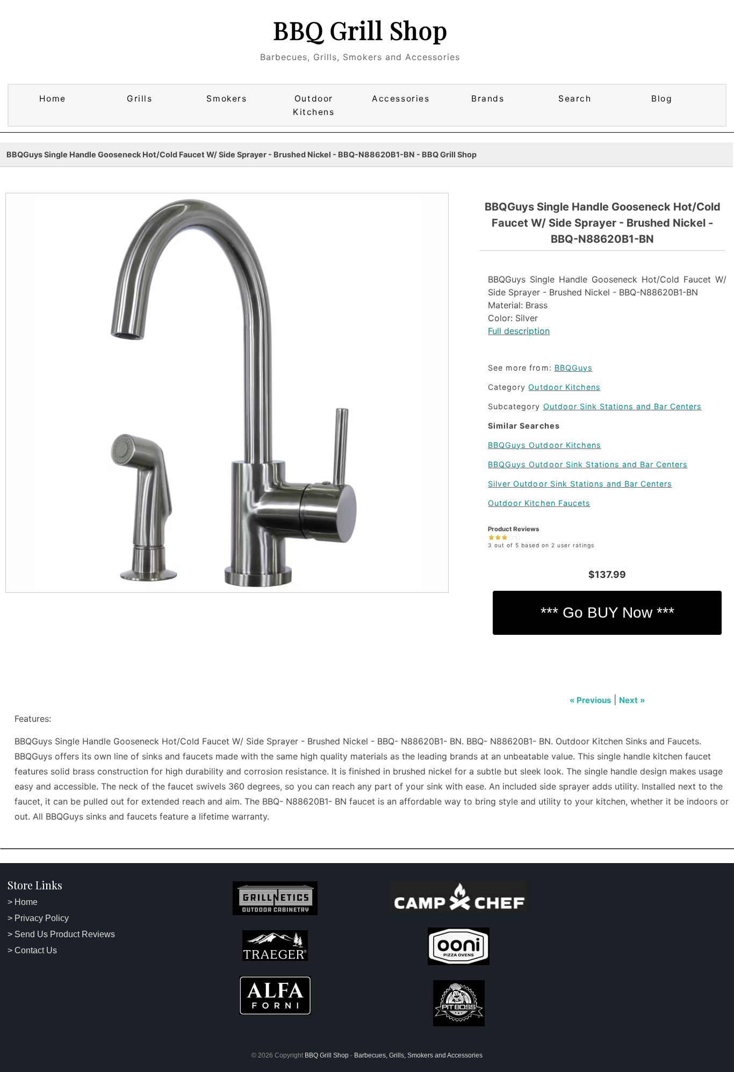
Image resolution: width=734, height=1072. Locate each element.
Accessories (400, 98)
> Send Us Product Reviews (61, 934)
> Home (23, 902)
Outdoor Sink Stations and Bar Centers (622, 406)
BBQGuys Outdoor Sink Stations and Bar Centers (587, 464)
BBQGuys (574, 367)
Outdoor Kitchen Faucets (539, 503)
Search (574, 98)
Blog (661, 98)
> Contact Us (32, 950)
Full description (519, 330)
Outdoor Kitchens (313, 105)
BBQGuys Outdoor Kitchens (544, 445)
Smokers (226, 98)
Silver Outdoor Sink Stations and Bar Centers (580, 483)
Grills (139, 98)
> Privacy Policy (38, 918)
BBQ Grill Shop (360, 29)
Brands (487, 98)
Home (52, 98)
